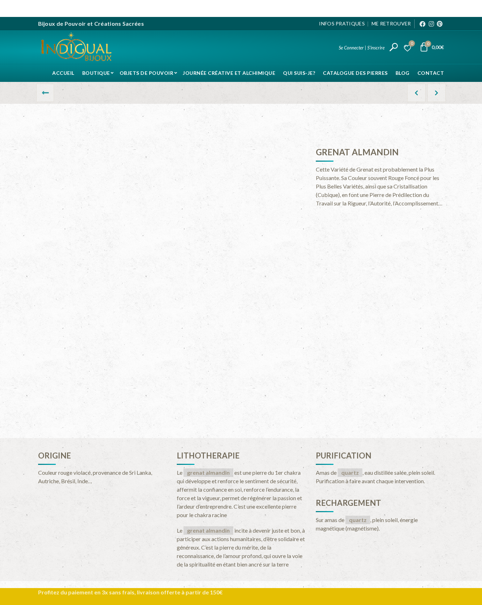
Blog (403, 73)
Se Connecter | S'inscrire (362, 47)
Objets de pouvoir (147, 73)
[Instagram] (431, 24)
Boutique (96, 73)
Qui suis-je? (299, 73)
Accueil (63, 73)
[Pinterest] (439, 24)
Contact (430, 73)
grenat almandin (208, 472)
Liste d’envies (412, 44)
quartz (350, 472)
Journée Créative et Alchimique (229, 73)
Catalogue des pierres (355, 73)
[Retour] (45, 93)
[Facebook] (423, 24)
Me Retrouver (391, 23)
